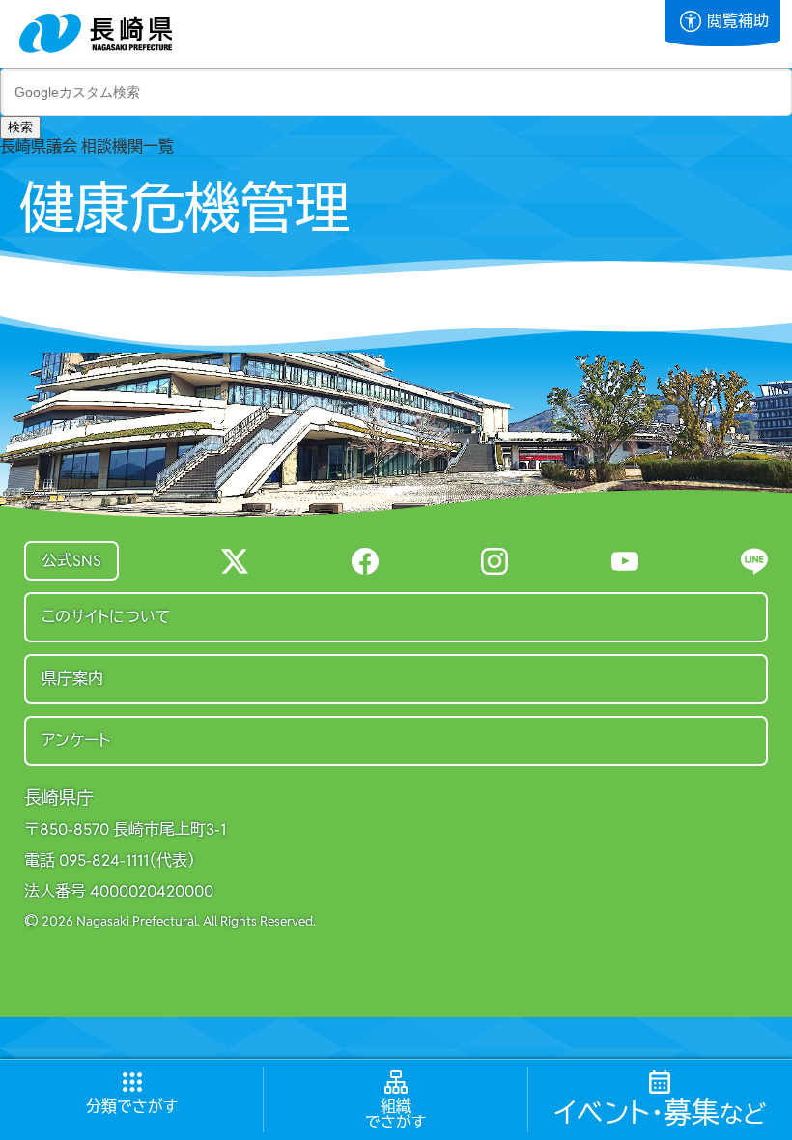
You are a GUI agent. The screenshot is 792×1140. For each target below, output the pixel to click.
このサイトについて (106, 617)
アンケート (76, 740)
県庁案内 (72, 679)
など (660, 1113)
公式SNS (71, 561)
